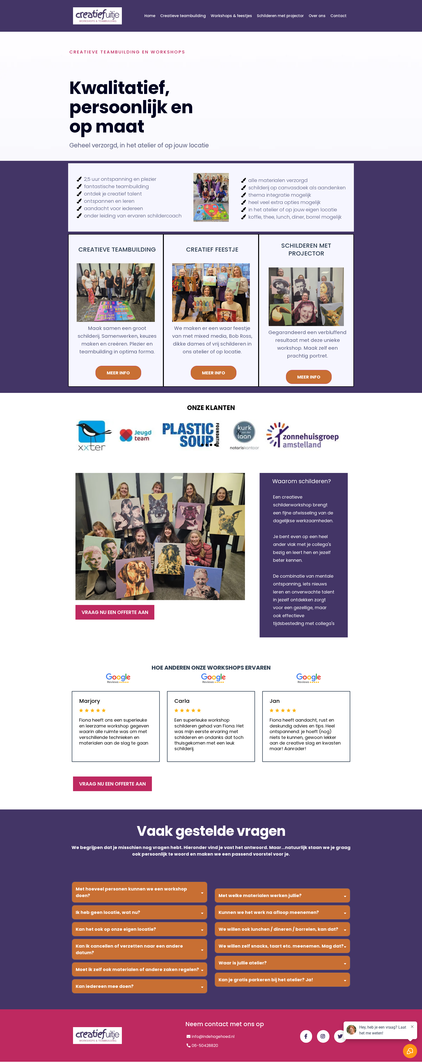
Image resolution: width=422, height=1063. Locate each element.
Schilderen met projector (280, 15)
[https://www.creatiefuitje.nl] (97, 15)
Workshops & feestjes (231, 15)
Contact (338, 15)
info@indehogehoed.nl (213, 1036)
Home (149, 15)
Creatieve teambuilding (183, 15)
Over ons (317, 15)
